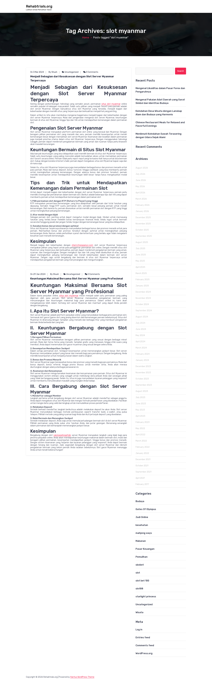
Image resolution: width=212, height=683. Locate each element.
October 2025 (142, 230)
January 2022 (142, 453)
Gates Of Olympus (146, 509)
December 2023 (143, 366)
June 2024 (141, 329)
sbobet (140, 564)
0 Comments (92, 72)
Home (85, 37)
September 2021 (143, 472)
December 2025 (143, 217)
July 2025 (140, 248)
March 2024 (141, 348)
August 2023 (142, 391)
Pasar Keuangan (145, 549)
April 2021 (140, 478)
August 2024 (142, 317)
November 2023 (143, 372)
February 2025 (143, 279)
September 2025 (144, 236)
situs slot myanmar (111, 104)
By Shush (53, 72)
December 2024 (143, 292)
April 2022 (140, 434)
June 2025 (141, 254)
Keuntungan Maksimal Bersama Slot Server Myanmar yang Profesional (76, 278)
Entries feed (143, 637)
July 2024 (140, 323)
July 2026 (140, 174)
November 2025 (143, 223)
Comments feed (145, 645)
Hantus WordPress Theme (82, 677)
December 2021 (143, 459)
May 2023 (140, 410)
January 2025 (142, 286)
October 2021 (142, 465)
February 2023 (143, 422)
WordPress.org (144, 653)
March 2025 (141, 273)
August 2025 (142, 242)
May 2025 (140, 261)
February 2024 (143, 354)
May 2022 (140, 428)
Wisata (139, 612)
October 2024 (142, 304)
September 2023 (144, 385)
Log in (139, 629)
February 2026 (143, 205)
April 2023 (140, 416)
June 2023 (141, 403)
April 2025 (140, 267)
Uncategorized (71, 72)
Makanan (141, 541)
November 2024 (143, 298)
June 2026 (141, 180)
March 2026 (141, 199)
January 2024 (142, 360)
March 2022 (141, 441)
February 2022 (143, 447)
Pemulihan (142, 556)
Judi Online (142, 517)
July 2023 (140, 397)
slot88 (139, 588)
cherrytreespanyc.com (82, 245)
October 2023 (142, 379)
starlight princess (146, 596)
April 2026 (140, 192)
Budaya (140, 501)
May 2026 (140, 186)
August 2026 (142, 168)
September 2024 (144, 310)
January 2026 (142, 211)
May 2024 (140, 335)
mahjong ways (144, 533)
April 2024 (140, 341)
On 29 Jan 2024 (37, 274)
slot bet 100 (142, 580)
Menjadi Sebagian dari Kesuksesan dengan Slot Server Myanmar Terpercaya (72, 78)
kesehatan (142, 525)
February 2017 (142, 484)
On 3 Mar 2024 (37, 72)
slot (138, 572)
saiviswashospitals (62, 435)
